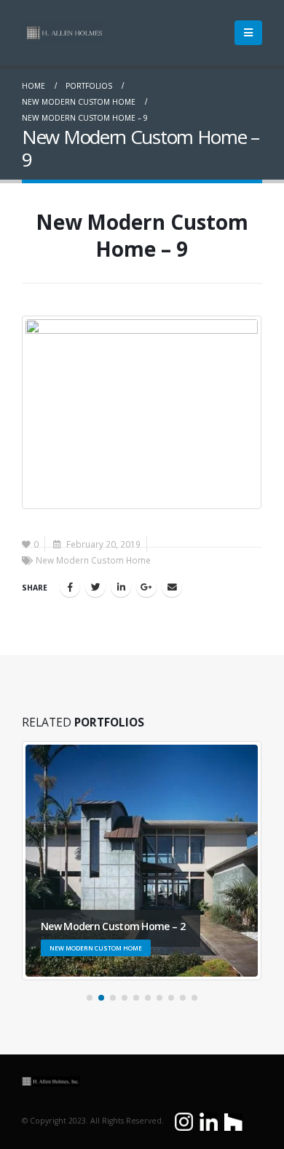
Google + (146, 587)
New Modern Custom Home (93, 560)
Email (172, 587)
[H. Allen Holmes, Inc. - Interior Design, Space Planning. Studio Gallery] (62, 32)
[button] (89, 997)
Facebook (70, 587)
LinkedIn (121, 587)
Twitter (95, 587)
